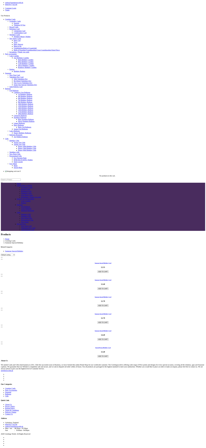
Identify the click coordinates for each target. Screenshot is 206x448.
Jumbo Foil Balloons (21, 129)
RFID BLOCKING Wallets (23, 160)
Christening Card (19, 31)
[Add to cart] (2, 257)
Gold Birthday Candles (26, 64)
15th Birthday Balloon (25, 110)
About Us (8, 404)
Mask (15, 166)
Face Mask (13, 164)
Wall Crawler (18, 162)
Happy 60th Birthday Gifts (27, 150)
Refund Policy (10, 408)
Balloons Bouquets (15, 135)
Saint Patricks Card (15, 87)
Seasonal (8, 73)
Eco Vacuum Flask (20, 158)
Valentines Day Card (16, 77)
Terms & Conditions (12, 410)
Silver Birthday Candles (26, 65)
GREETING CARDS (24, 185)
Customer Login (10, 8)
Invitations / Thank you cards (19, 52)
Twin (15, 42)
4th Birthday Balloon (25, 96)
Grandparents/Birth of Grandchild (25, 48)
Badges (11, 69)
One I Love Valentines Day (23, 83)
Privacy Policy (10, 406)
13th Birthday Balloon (25, 106)
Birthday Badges (19, 71)
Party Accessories (11, 390)
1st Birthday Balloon (25, 94)
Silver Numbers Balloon (26, 121)
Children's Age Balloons (22, 92)
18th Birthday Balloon (25, 114)
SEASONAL (21, 224)
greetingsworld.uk (7, 371)
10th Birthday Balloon (25, 104)
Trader (7, 10)
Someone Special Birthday (14, 251)
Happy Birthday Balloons (22, 133)
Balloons (20, 205)
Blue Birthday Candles (25, 62)
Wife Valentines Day (21, 79)
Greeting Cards (10, 19)
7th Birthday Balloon (25, 100)
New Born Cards (15, 38)
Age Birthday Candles (21, 58)
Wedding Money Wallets (22, 37)
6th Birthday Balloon (25, 98)
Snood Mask (18, 167)
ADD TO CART (103, 271)
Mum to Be (17, 46)
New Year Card (14, 75)
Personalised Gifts (15, 156)
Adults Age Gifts (19, 144)
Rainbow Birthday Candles (27, 67)
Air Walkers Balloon (21, 137)
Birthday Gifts (14, 141)
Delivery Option (10, 412)
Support (16, 23)
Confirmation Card (20, 33)
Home (19, 184)
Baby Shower (18, 44)
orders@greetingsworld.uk (14, 3)
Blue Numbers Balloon (26, 119)
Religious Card (14, 29)
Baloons (8, 89)
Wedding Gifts (14, 152)
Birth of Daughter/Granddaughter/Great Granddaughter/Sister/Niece (37, 50)
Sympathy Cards (15, 21)
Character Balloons (20, 115)
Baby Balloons (19, 125)
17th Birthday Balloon (25, 112)
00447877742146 (11, 4)
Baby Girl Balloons (24, 127)
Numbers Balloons (20, 117)
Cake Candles (14, 56)
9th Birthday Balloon (25, 102)
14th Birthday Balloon (25, 108)
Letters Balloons (19, 123)
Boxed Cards (13, 27)
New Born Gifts (14, 154)
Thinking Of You (19, 25)
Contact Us (9, 414)
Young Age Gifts (19, 142)
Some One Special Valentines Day (25, 85)
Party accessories (11, 54)
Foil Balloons (14, 90)
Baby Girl (17, 40)
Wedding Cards (14, 35)
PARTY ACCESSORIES (25, 199)
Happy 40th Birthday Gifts (27, 146)
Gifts (6, 139)
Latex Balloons (14, 131)
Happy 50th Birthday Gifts (27, 148)
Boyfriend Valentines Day (22, 81)
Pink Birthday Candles (25, 60)
